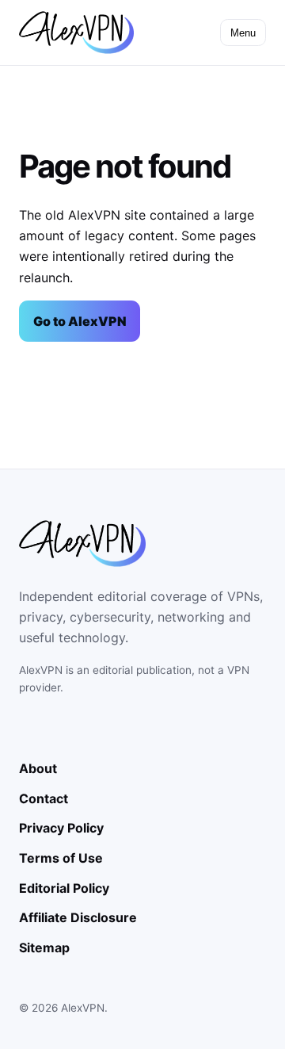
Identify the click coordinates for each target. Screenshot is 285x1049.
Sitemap (44, 947)
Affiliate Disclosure (78, 917)
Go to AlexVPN (80, 321)
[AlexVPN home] (76, 32)
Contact (43, 798)
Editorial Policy (64, 888)
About (38, 768)
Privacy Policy (61, 828)
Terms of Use (61, 858)
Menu (243, 33)
